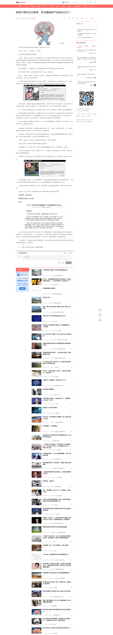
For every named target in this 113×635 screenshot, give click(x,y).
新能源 (63, 578)
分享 (86, 18)
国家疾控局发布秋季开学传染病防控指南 (55, 527)
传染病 (61, 532)
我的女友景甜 (60, 569)
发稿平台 (89, 114)
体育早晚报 (55, 596)
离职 (59, 275)
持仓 (64, 431)
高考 (59, 560)
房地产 (85, 6)
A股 (27, 6)
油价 (59, 394)
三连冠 (62, 596)
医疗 (59, 532)
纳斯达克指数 (56, 293)
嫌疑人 (56, 504)
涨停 (62, 385)
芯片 (59, 413)
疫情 (64, 532)
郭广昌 (57, 284)
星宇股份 (59, 449)
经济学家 (59, 468)
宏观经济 (20, 6)
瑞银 (63, 312)
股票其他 (57, 431)
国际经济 (57, 358)
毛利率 (62, 339)
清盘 (61, 477)
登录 (59, 262)
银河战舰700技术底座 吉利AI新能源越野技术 (56, 572)
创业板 (60, 293)
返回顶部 (99, 325)
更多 (92, 6)
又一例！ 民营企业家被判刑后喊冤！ (84, 37)
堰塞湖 (55, 605)
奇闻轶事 (55, 587)
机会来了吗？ (47, 297)
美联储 (58, 348)
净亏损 (65, 339)
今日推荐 (79, 45)
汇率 (56, 495)
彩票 (58, 615)
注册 (95, 2)
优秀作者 (86, 45)
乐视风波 (59, 339)
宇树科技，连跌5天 (48, 481)
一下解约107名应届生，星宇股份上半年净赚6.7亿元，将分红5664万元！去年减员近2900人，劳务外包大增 (57, 446)
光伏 (56, 367)
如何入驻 (83, 114)
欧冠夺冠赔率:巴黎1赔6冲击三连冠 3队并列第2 (57, 591)
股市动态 (57, 376)
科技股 (56, 385)
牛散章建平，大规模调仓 (50, 426)
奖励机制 (94, 114)
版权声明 (78, 116)
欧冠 (59, 596)
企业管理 (56, 275)
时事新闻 (55, 523)
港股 (33, 6)
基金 (45, 6)
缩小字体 (69, 18)
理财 (51, 6)
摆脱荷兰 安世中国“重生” (50, 407)
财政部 (61, 348)
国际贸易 (55, 468)
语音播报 (64, 18)
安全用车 (57, 578)
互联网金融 (77, 6)
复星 (54, 284)
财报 (60, 495)
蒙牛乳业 (59, 312)
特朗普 (59, 523)
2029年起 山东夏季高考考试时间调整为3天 (55, 554)
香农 (56, 321)
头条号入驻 (79, 23)
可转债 (57, 303)
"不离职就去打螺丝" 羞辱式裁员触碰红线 (55, 270)
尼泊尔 (62, 523)
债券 (64, 348)
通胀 (56, 459)
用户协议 (83, 116)
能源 (70, 6)
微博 (77, 18)
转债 (60, 303)
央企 (58, 367)
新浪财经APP (67, 2)
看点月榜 (93, 45)
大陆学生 (58, 514)
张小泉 (54, 550)
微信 (82, 18)
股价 (60, 486)
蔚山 (58, 330)
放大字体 (73, 18)
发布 (68, 262)
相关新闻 (20, 269)
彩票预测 (55, 615)
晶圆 (57, 413)
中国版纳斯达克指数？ (49, 288)
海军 (54, 541)
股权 (60, 330)
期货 (63, 6)
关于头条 (78, 114)
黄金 (57, 6)
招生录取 (56, 560)
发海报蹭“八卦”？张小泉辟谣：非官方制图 (55, 545)
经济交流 (55, 440)
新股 (54, 303)
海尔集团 (61, 422)
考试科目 (62, 560)
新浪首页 (99, 310)
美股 (39, 6)
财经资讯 (55, 312)
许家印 (57, 404)
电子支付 (56, 394)
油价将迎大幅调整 (48, 389)
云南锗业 (61, 431)
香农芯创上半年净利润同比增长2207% (54, 316)
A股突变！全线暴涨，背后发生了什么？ (55, 380)
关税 (58, 440)
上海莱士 (57, 422)
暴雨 (52, 605)
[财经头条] (20, 2)
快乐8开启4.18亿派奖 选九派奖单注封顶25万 (56, 628)
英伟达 (59, 385)
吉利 (60, 578)
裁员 (61, 275)
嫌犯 (54, 624)
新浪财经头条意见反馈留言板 (84, 108)
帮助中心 (89, 116)
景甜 (56, 569)
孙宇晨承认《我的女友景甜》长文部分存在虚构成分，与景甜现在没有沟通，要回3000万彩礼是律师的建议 (57, 565)
